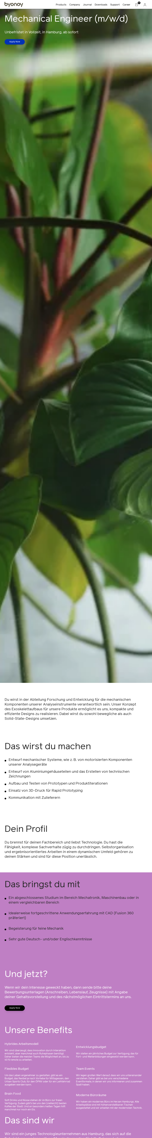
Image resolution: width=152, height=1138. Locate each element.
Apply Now (14, 42)
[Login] (145, 5)
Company (74, 5)
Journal (87, 5)
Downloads (101, 5)
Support (115, 5)
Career (126, 5)
